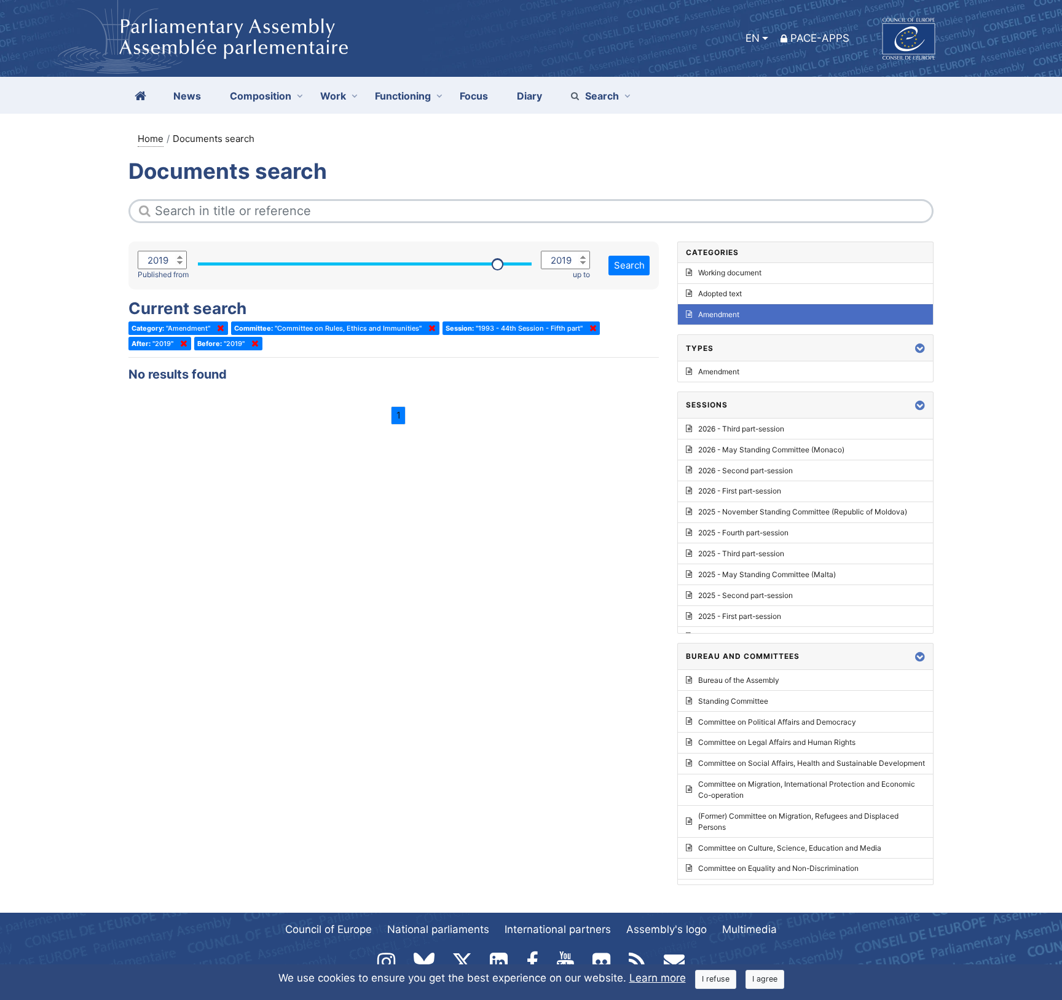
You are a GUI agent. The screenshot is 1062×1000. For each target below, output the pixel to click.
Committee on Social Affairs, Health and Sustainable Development (811, 763)
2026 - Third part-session (741, 428)
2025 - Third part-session (741, 553)
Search (602, 96)
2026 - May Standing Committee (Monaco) (771, 449)
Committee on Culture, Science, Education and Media (789, 847)
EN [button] (752, 38)
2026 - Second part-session (745, 470)
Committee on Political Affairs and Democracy (777, 721)
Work (333, 96)
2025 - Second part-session (745, 595)
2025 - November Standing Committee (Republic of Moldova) (802, 511)
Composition (260, 96)
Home (150, 138)
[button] (920, 348)
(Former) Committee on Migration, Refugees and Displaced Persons (798, 821)
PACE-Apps (819, 38)
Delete (218, 328)
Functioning (403, 96)
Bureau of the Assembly (738, 680)
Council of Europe (328, 929)
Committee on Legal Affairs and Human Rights (777, 742)
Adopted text (720, 293)
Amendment (718, 314)
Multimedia (749, 929)
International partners (558, 929)
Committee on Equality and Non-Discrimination (778, 868)
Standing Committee (733, 701)
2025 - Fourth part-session (743, 532)
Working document (729, 272)
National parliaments (438, 929)
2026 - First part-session (739, 490)
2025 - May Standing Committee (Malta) (767, 574)
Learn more (657, 978)
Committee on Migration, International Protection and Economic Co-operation (806, 789)
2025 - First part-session (739, 616)
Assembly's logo (666, 929)
